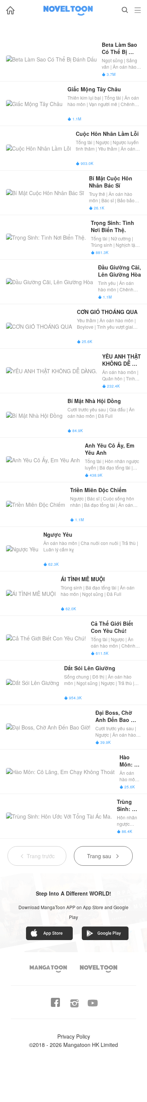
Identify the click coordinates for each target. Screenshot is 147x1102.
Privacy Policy (73, 1036)
